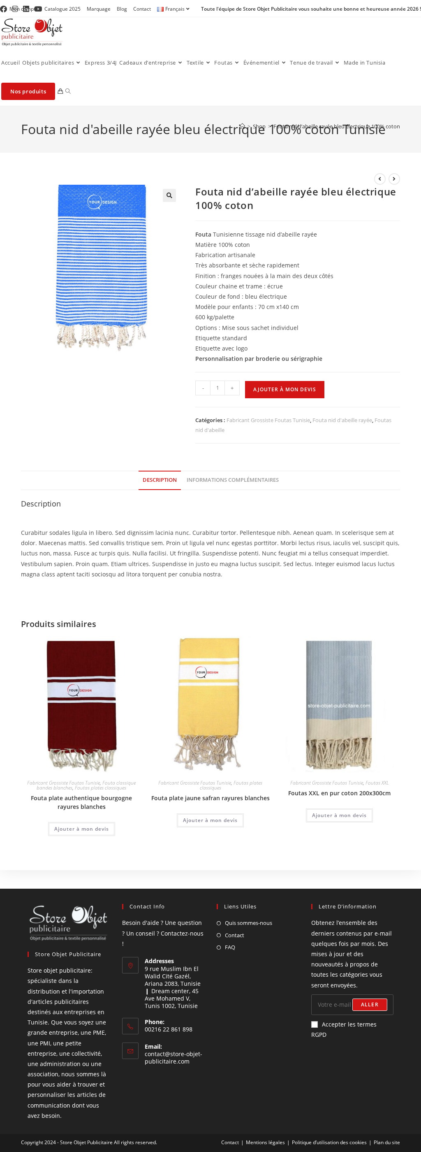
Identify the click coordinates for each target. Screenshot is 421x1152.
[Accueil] (242, 126)
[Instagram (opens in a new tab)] (15, 9)
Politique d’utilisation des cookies (329, 1142)
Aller (370, 1004)
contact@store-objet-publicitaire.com (173, 1057)
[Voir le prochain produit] (394, 179)
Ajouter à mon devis (284, 389)
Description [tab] (160, 479)
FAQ (230, 947)
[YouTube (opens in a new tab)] (38, 9)
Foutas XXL (377, 782)
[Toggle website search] (68, 91)
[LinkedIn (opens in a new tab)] (26, 9)
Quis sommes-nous (248, 923)
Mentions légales (265, 1142)
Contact (142, 8)
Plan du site (387, 1142)
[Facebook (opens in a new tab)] (4, 9)
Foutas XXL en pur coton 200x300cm (339, 793)
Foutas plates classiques (100, 787)
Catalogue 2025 (62, 8)
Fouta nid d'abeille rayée (342, 420)
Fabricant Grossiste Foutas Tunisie (268, 420)
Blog (122, 8)
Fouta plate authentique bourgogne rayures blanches (81, 802)
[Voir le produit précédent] (380, 179)
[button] (169, 195)
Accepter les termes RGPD (344, 1029)
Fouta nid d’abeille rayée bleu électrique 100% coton (336, 126)
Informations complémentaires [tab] (233, 479)
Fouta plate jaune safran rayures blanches (210, 798)
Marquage (99, 8)
